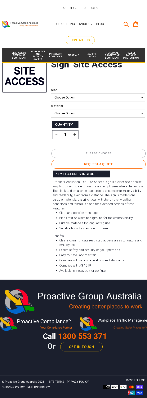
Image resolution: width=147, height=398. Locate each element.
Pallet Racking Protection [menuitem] (130, 55)
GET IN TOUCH (81, 347)
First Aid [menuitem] (73, 55)
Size (54, 90)
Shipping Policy (13, 387)
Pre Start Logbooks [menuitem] (55, 55)
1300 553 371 (82, 336)
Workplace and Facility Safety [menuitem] (37, 55)
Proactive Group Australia (21, 381)
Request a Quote (98, 164)
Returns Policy (39, 387)
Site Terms (56, 381)
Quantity (64, 124)
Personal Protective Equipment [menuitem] (111, 55)
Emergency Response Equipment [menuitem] (18, 55)
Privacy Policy (78, 381)
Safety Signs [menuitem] (91, 55)
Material (57, 106)
